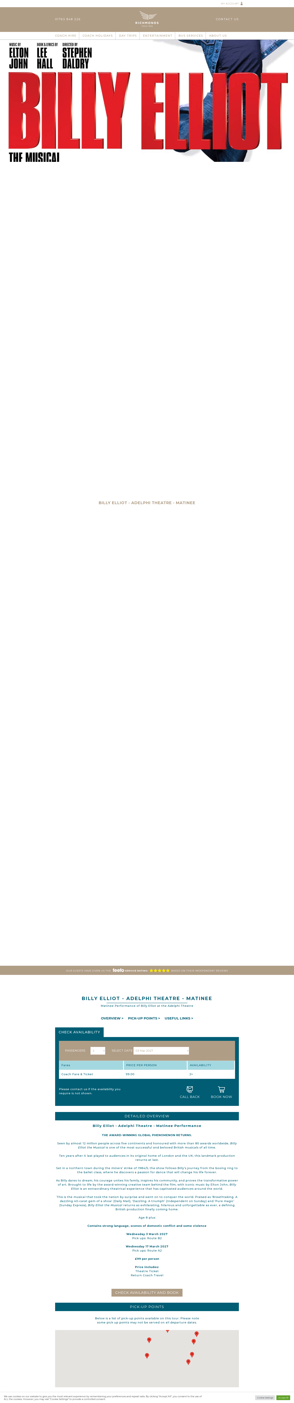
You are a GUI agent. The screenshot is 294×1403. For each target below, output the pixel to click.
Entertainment (157, 35)
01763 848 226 (68, 19)
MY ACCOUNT (230, 3)
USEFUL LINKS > (179, 1018)
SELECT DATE (122, 1050)
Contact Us (227, 19)
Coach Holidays (98, 35)
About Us (218, 35)
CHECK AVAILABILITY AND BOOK (147, 1292)
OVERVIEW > (112, 1018)
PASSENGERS (75, 1050)
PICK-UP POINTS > (144, 1018)
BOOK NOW (221, 1097)
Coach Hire (65, 35)
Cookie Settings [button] (265, 1397)
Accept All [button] (283, 1397)
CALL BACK (190, 1097)
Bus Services (191, 35)
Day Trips (128, 35)
